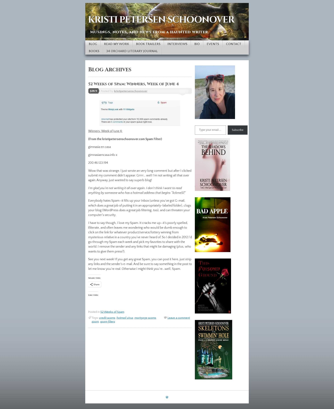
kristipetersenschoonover (130, 91)
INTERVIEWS (177, 44)
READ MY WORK (116, 44)
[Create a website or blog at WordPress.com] (167, 397)
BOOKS (94, 51)
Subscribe (237, 130)
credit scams (107, 317)
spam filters (107, 321)
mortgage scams (145, 317)
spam (95, 321)
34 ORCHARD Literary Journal (132, 51)
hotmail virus (125, 317)
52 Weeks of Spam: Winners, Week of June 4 (133, 84)
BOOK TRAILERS (148, 44)
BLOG (93, 44)
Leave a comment (179, 317)
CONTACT (233, 44)
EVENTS (213, 44)
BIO (197, 44)
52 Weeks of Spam (112, 311)
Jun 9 (93, 91)
